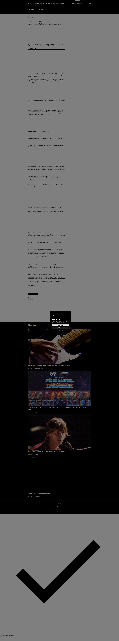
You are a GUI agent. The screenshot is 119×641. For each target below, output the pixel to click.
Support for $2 (60, 325)
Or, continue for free (60, 330)
